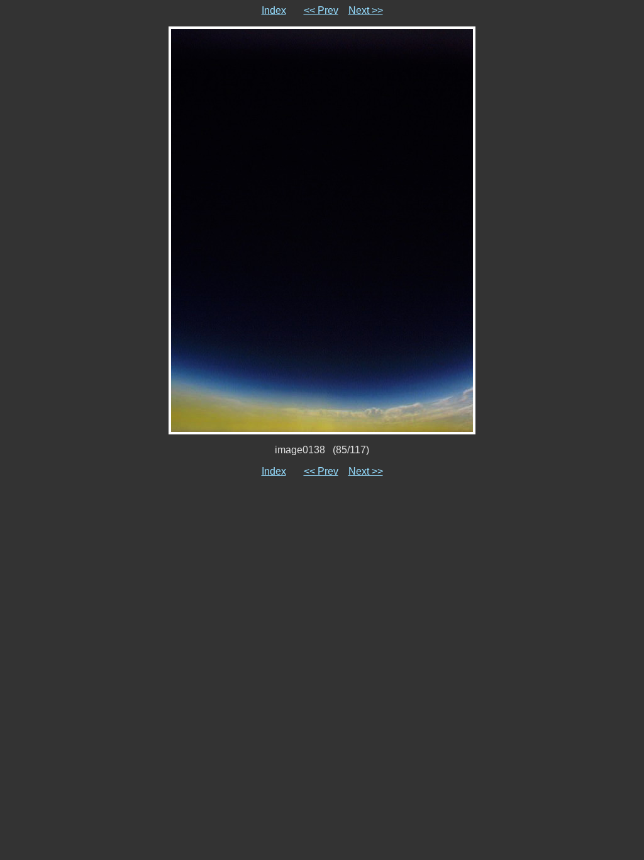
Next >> (365, 10)
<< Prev (321, 10)
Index (274, 10)
